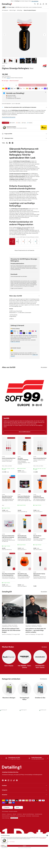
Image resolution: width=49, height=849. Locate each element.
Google (24, 122)
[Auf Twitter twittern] (6, 143)
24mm (6, 465)
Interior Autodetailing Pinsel (39, 458)
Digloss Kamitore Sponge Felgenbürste (39, 574)
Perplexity (30, 122)
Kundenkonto (19, 814)
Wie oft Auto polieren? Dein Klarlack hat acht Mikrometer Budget (11, 630)
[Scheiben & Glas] (40, 689)
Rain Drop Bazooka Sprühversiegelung (22, 536)
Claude (19, 122)
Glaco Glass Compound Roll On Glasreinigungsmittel (8, 574)
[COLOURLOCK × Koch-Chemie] (40, 657)
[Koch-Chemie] (9, 657)
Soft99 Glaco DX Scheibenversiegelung (38, 497)
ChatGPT (13, 122)
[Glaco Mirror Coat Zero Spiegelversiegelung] (9, 484)
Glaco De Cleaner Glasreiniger (37, 536)
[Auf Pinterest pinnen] (12, 143)
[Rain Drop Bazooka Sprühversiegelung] (24, 523)
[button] (43, 4)
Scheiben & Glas (40, 698)
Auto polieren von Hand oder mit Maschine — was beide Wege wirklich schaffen (36, 630)
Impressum (4, 814)
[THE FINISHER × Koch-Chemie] (24, 657)
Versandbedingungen (38, 814)
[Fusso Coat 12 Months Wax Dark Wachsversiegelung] (24, 484)
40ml (3, 505)
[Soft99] (24, 393)
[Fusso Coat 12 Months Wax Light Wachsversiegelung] (9, 523)
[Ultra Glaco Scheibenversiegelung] (24, 446)
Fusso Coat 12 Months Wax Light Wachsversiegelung (8, 536)
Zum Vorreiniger (36, 1)
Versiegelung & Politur (24, 698)
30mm (10, 465)
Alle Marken (44, 646)
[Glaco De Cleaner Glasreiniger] (40, 523)
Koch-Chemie (9, 666)
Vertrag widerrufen (14, 817)
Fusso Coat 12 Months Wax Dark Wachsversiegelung (24, 497)
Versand (8, 77)
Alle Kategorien (5, 10)
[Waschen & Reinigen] (9, 689)
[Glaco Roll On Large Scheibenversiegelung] (24, 561)
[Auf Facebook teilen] (9, 143)
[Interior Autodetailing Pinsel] (40, 446)
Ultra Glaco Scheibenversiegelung (23, 459)
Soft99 (3, 65)
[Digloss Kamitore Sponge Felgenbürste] (40, 561)
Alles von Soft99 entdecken (24, 431)
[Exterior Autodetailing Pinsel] (9, 446)
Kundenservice (9, 814)
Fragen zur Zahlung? (15, 341)
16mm (3, 465)
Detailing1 (6, 811)
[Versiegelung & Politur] (24, 689)
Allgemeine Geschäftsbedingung (28, 814)
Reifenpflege (19, 10)
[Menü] (6, 839)
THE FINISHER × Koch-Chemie (24, 666)
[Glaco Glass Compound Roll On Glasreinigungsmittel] (9, 561)
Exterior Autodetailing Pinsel (8, 458)
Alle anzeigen (44, 367)
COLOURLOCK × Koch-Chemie (40, 666)
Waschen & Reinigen (8, 698)
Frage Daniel (6, 122)
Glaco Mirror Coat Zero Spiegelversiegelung (7, 497)
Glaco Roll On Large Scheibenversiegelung (23, 574)
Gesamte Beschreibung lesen (8, 117)
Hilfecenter (14, 814)
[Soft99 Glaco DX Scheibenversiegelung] (40, 484)
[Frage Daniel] (37, 4)
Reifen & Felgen (13, 10)
